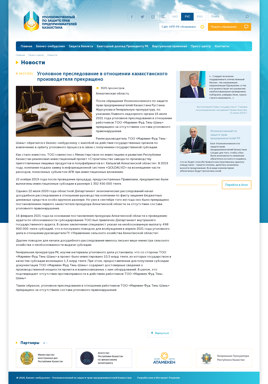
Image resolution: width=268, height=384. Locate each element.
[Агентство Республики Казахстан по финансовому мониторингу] (104, 358)
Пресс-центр (201, 46)
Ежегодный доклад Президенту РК (122, 46)
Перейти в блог (236, 185)
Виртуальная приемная (169, 46)
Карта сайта (163, 17)
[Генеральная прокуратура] (224, 358)
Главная (26, 46)
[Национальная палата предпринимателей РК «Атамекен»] (164, 358)
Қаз (175, 16)
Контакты (222, 46)
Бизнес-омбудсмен (50, 46)
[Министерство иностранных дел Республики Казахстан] (44, 358)
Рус (187, 16)
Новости (52, 55)
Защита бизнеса (81, 46)
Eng (200, 16)
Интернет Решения (168, 377)
